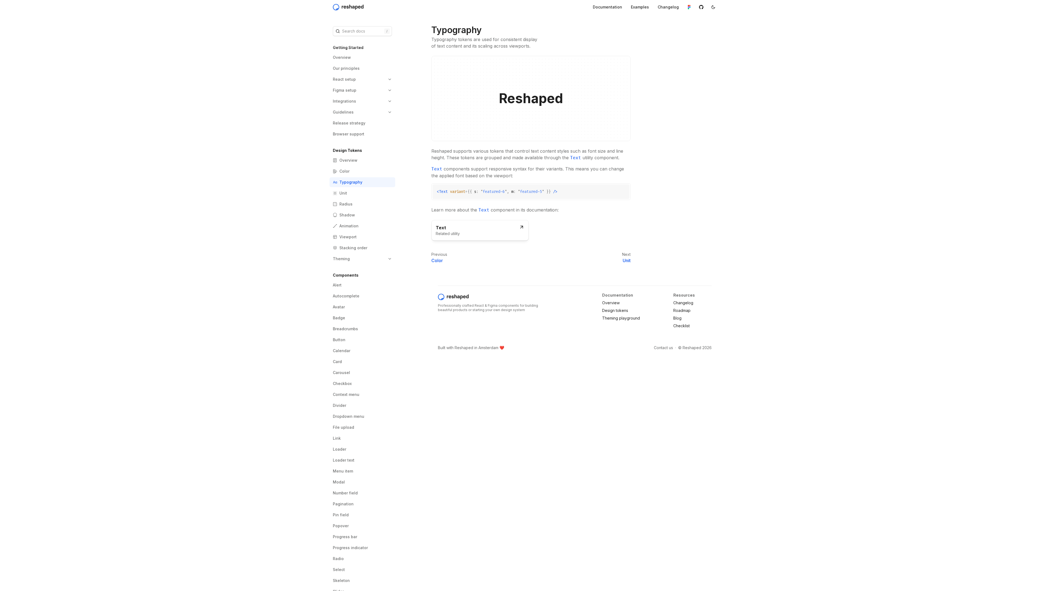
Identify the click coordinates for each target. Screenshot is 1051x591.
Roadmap (682, 310)
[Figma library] (689, 7)
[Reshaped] (349, 7)
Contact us (663, 347)
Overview (611, 302)
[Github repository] (701, 7)
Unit (627, 260)
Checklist (681, 325)
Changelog (683, 302)
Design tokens (615, 310)
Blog (677, 318)
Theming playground (621, 318)
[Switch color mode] (713, 7)
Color (437, 260)
